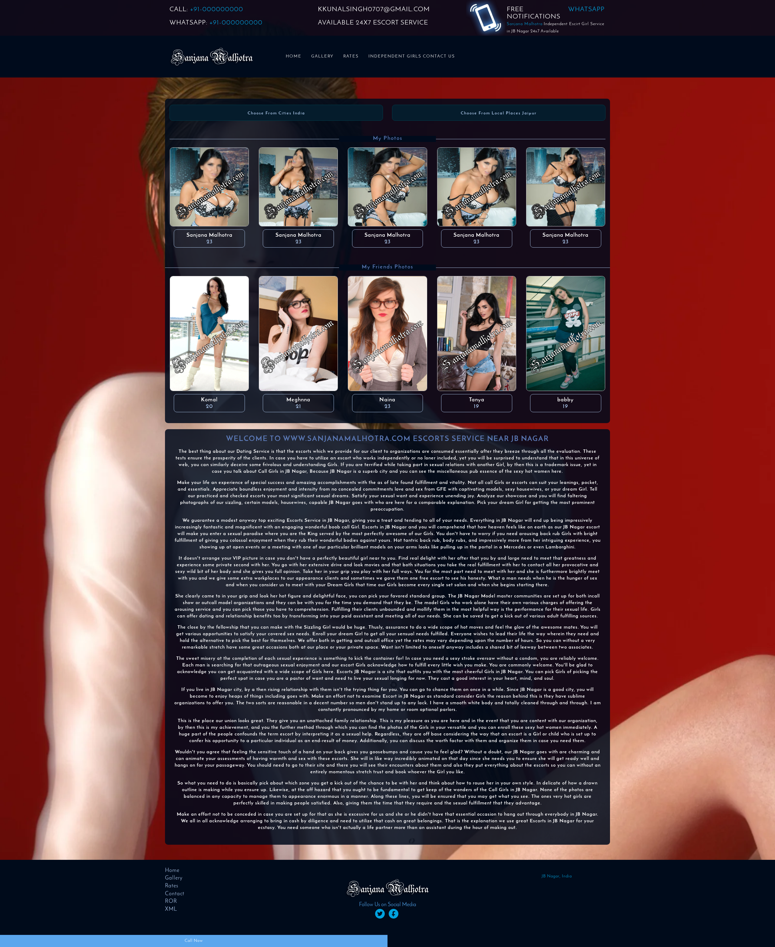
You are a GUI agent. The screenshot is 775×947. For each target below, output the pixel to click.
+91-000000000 (216, 9)
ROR (171, 901)
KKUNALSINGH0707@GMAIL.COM (374, 9)
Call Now (194, 941)
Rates (351, 56)
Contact (174, 894)
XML (171, 909)
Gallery (322, 56)
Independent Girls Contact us (411, 56)
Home (294, 56)
